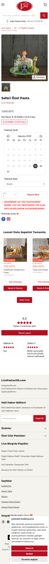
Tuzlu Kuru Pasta (40, 269)
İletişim (4, 496)
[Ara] (44, 15)
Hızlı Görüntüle (15, 282)
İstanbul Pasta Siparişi (10, 502)
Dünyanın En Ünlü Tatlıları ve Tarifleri (17, 470)
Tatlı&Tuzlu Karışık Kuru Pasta (14, 271)
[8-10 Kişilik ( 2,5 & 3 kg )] (14, 125)
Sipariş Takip (6, 491)
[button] (8, 136)
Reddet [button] (29, 554)
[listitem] (35, 166)
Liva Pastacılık (7, 102)
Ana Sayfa (6, 28)
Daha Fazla (24, 300)
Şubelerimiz (6, 486)
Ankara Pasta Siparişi (10, 507)
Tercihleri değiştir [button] (29, 559)
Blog (7, 544)
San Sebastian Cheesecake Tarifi (15, 464)
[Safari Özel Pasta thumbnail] (5, 87)
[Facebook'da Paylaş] (3, 219)
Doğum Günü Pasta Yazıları (12, 451)
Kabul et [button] (29, 548)
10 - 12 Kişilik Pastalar (24, 28)
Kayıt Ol (40, 418)
